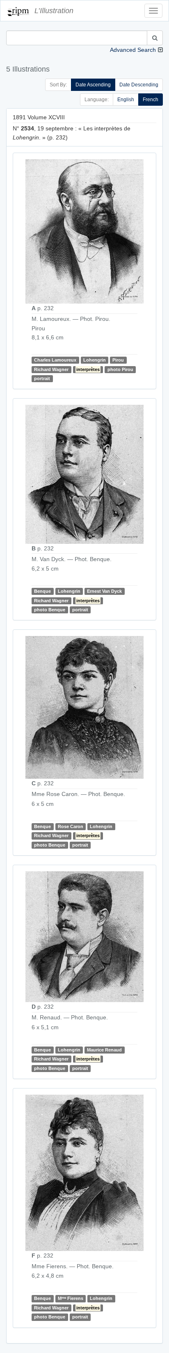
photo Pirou (120, 369)
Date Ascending (93, 85)
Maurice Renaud (104, 1049)
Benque (42, 591)
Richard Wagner (51, 369)
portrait (42, 378)
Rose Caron (70, 826)
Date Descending (138, 85)
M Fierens (70, 1298)
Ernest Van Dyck (104, 591)
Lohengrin (94, 359)
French (150, 99)
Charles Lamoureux (55, 359)
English (125, 99)
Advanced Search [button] (133, 49)
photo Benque (49, 609)
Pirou (118, 359)
